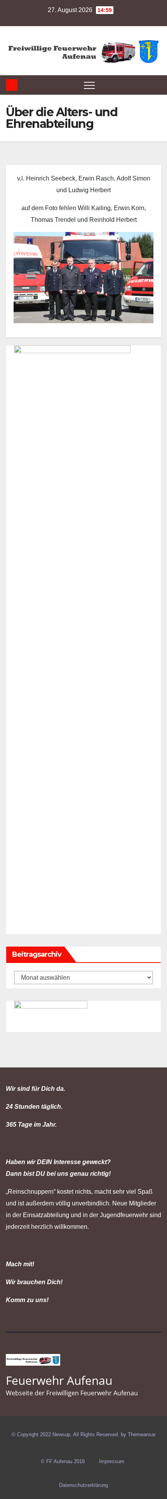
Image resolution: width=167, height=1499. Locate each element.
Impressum (111, 1461)
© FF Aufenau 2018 (63, 1461)
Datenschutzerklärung (83, 1485)
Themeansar (142, 1434)
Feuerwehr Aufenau (59, 1380)
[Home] (11, 85)
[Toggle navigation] (89, 85)
